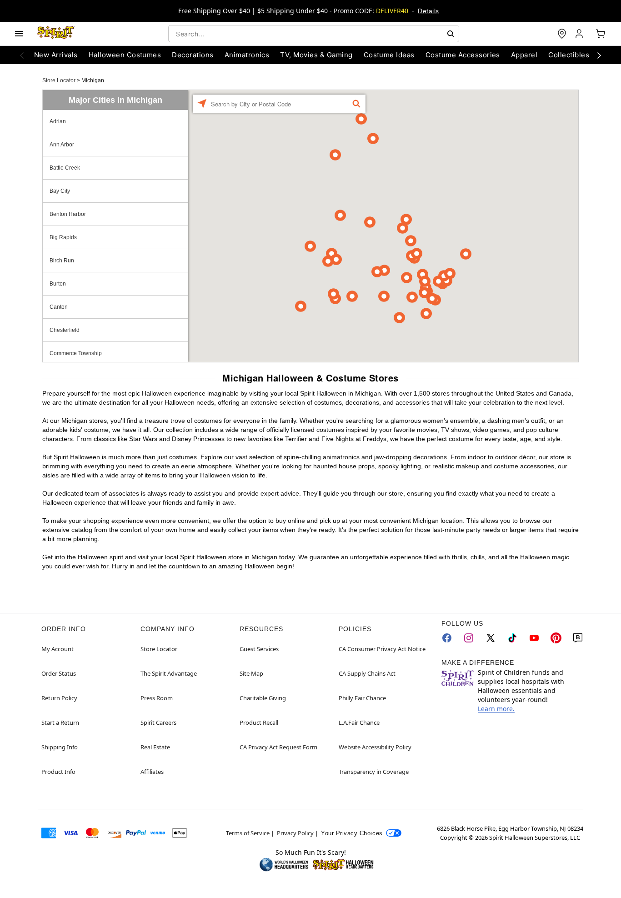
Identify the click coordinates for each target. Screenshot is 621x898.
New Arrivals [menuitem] (56, 54)
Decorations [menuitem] (192, 54)
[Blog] (577, 638)
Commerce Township (76, 353)
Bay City (60, 191)
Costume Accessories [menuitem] (463, 54)
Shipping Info (59, 747)
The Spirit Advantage (168, 673)
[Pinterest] (556, 638)
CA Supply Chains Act (367, 673)
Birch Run (62, 260)
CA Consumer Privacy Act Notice (382, 649)
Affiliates (152, 772)
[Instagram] (468, 638)
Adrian (58, 121)
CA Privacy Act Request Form (278, 747)
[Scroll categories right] (599, 55)
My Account (57, 649)
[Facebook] (446, 638)
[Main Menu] (19, 33)
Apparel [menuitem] (524, 54)
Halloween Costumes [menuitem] (125, 54)
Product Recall (259, 722)
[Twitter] (490, 638)
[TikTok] (512, 638)
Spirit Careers (158, 722)
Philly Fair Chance (362, 698)
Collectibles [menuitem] (568, 54)
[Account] (580, 33)
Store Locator (59, 80)
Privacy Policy (295, 833)
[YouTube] (534, 638)
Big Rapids (63, 237)
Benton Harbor (68, 214)
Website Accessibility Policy (375, 747)
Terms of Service (248, 833)
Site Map (251, 673)
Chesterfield (65, 330)
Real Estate (155, 747)
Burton (58, 284)
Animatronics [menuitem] (247, 54)
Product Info (58, 772)
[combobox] (314, 33)
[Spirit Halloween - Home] (55, 34)
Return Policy (59, 698)
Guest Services (259, 649)
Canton (59, 307)
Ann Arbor (62, 144)
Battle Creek (65, 168)
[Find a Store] (562, 33)
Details (428, 11)
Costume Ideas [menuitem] (389, 54)
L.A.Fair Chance (359, 722)
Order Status (58, 673)
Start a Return (60, 722)
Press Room (156, 698)
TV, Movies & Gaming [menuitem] (316, 54)
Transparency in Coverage (374, 772)
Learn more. (496, 708)
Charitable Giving (263, 698)
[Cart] (600, 33)
